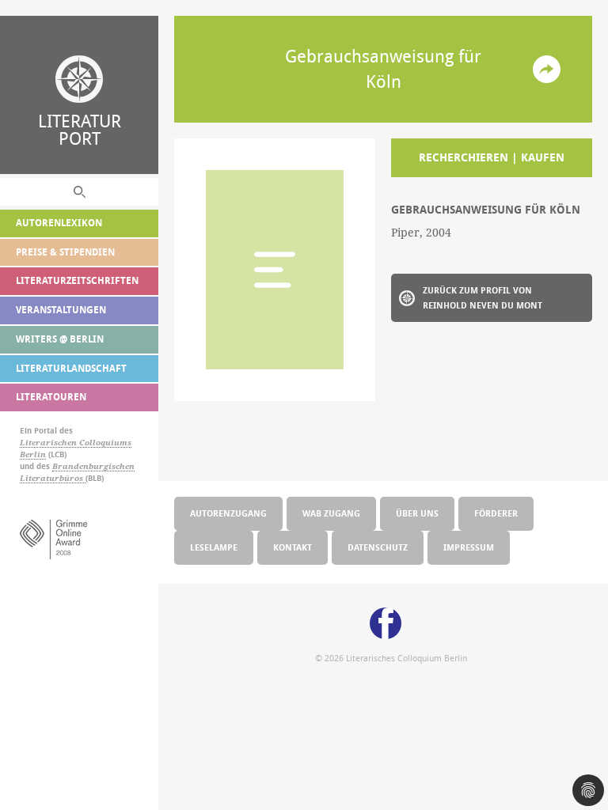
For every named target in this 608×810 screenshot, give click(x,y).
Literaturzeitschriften (77, 280)
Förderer (496, 513)
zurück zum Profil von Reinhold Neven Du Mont (482, 297)
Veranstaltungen (61, 309)
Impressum (468, 547)
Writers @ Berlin (60, 339)
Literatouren (51, 396)
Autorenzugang (228, 513)
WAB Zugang (331, 513)
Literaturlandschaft (71, 368)
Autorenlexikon (59, 222)
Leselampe (214, 547)
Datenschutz (378, 547)
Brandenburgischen (93, 466)
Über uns (417, 513)
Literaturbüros (53, 478)
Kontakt (292, 547)
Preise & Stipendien (65, 252)
